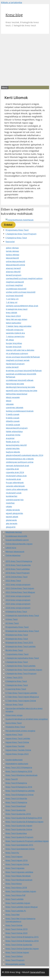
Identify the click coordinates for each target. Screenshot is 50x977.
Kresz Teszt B (12, 779)
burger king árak (13, 346)
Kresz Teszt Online (14, 925)
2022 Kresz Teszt (13, 580)
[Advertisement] (25, 60)
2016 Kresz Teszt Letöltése (18, 569)
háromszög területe (15, 383)
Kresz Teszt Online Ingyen (17, 952)
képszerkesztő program (17, 428)
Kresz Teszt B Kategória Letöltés (20, 790)
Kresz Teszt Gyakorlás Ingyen (19, 825)
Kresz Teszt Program (15, 960)
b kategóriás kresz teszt (16, 309)
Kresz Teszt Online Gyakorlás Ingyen (22, 948)
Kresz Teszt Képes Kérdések (18, 875)
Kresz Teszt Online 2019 (16, 929)
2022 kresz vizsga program (18, 584)
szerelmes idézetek (14, 407)
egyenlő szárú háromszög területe (21, 390)
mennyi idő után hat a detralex (20, 350)
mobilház (10, 503)
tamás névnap (12, 251)
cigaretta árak (12, 469)
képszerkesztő (12, 258)
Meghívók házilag (14, 532)
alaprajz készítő (13, 271)
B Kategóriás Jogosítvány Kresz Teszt (22, 631)
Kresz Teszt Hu (12, 852)
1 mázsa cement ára (15, 336)
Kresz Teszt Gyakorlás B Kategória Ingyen (24, 821)
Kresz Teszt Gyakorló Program (19, 837)
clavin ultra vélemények (17, 489)
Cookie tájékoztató (14, 759)
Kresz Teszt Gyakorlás (16, 810)
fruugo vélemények (15, 482)
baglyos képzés (13, 452)
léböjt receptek (13, 397)
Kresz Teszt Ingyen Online (17, 864)
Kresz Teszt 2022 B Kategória (19, 767)
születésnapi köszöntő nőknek (19, 380)
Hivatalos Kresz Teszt (15, 726)
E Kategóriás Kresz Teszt (17, 685)
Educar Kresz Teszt (14, 704)
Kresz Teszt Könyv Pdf (15, 895)
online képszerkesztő (15, 261)
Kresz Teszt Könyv (14, 883)
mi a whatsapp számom (17, 353)
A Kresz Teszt (12, 619)
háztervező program (15, 363)
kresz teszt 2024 (13, 316)
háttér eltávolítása (14, 431)
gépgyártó (10, 527)
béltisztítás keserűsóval (16, 394)
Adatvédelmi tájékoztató (17, 763)
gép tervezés (11, 523)
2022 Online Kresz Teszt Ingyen (20, 588)
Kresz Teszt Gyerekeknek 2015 (19, 845)
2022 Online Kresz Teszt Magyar (20, 592)
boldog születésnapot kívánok (19, 411)
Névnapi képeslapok (15, 551)
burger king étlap (14, 343)
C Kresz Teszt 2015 (14, 677)
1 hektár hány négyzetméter (19, 326)
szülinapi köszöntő (14, 295)
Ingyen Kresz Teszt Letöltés (18, 738)
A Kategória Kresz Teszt (16, 611)
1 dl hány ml (11, 302)
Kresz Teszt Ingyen (14, 856)
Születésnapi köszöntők (16, 536)
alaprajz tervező (13, 268)
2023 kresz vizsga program (18, 596)
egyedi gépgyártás (14, 513)
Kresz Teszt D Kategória (16, 802)
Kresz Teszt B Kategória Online (19, 794)
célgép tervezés (13, 509)
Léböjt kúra (11, 547)
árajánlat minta (13, 434)
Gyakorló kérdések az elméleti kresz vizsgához (27, 719)
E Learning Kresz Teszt (16, 689)
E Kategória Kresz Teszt (16, 237)
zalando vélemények (15, 486)
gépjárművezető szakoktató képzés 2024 (24, 455)
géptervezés (11, 520)
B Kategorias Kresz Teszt (17, 634)
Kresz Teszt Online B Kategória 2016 (22, 940)
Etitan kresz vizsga (14, 715)
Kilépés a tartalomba (11, 2)
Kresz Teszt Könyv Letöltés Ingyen (21, 891)
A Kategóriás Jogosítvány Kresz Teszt (22, 615)
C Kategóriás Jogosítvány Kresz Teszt (22, 658)
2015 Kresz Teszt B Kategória (19, 561)
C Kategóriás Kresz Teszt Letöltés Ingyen (24, 669)
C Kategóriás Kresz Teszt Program (21, 233)
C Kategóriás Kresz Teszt (17, 662)
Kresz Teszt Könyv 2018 (16, 887)
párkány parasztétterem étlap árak (22, 305)
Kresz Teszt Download (16, 806)
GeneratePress (37, 972)
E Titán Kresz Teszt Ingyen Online (21, 700)
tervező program (13, 275)
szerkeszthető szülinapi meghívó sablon (24, 278)
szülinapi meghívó (14, 285)
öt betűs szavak (13, 424)
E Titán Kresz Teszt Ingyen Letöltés (21, 693)
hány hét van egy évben (16, 319)
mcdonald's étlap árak (16, 475)
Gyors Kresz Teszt (14, 723)
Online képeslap (13, 555)
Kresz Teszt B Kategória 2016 (19, 786)
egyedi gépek (12, 516)
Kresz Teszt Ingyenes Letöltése (19, 872)
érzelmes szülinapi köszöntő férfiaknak (24, 370)
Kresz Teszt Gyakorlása (16, 833)
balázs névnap (12, 254)
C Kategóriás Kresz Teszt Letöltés (20, 665)
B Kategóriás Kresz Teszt (17, 638)
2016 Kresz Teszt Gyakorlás (18, 565)
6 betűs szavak (12, 417)
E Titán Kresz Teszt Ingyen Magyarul (22, 696)
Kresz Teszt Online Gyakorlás (19, 944)
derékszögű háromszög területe (20, 387)
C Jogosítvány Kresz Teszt (17, 654)
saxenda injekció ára (15, 333)
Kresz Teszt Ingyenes (15, 868)
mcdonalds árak (13, 479)
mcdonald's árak (13, 492)
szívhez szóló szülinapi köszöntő (20, 292)
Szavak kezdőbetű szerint (17, 539)
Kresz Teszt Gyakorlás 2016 (18, 814)
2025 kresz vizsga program (18, 603)
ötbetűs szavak (13, 421)
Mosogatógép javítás (15, 964)
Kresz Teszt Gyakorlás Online (19, 829)
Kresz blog (14, 14)
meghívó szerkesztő (15, 282)
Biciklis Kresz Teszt (14, 650)
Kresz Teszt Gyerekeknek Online (20, 848)
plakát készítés (13, 448)
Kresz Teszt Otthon (14, 956)
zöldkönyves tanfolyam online (19, 462)
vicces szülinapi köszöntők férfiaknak (23, 357)
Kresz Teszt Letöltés (14, 899)
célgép (9, 506)
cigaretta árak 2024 (15, 472)
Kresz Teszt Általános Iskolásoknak (21, 775)
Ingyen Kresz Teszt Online (17, 742)
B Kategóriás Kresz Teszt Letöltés (21, 646)
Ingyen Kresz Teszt (14, 734)
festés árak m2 (12, 441)
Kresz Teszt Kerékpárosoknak (19, 879)
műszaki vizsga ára (14, 329)
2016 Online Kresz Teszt (16, 576)
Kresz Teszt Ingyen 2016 (17, 860)
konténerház (11, 496)
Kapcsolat (10, 241)
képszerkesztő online (15, 264)
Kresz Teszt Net (13, 914)
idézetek (10, 404)
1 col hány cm (12, 299)
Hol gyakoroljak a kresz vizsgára (20, 730)
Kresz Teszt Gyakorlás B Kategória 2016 (24, 817)
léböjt (8, 400)
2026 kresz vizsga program (18, 607)
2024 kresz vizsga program (18, 600)
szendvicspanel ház (15, 499)
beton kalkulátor (13, 322)
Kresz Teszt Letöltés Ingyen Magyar (22, 906)
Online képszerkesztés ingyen (19, 543)
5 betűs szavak (12, 414)
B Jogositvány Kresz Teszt (17, 230)
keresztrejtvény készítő (16, 445)
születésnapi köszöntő (16, 288)
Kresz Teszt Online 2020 (16, 933)
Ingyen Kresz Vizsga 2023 (17, 754)
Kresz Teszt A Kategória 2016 (19, 771)
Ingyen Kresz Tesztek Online (18, 750)
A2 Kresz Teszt (12, 623)
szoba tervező (12, 367)
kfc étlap (10, 339)
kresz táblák (11, 312)
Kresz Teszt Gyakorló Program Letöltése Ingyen (27, 841)
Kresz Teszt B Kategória (16, 783)
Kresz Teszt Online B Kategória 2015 (22, 937)
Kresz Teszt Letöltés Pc (16, 910)
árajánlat (10, 438)
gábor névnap (12, 247)
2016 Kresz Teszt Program (18, 572)
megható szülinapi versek (17, 360)
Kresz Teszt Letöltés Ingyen (18, 903)
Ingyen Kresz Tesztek (15, 746)
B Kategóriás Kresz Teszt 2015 (19, 642)
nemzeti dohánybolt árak (17, 465)
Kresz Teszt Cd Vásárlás (16, 798)
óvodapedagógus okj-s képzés (20, 458)
